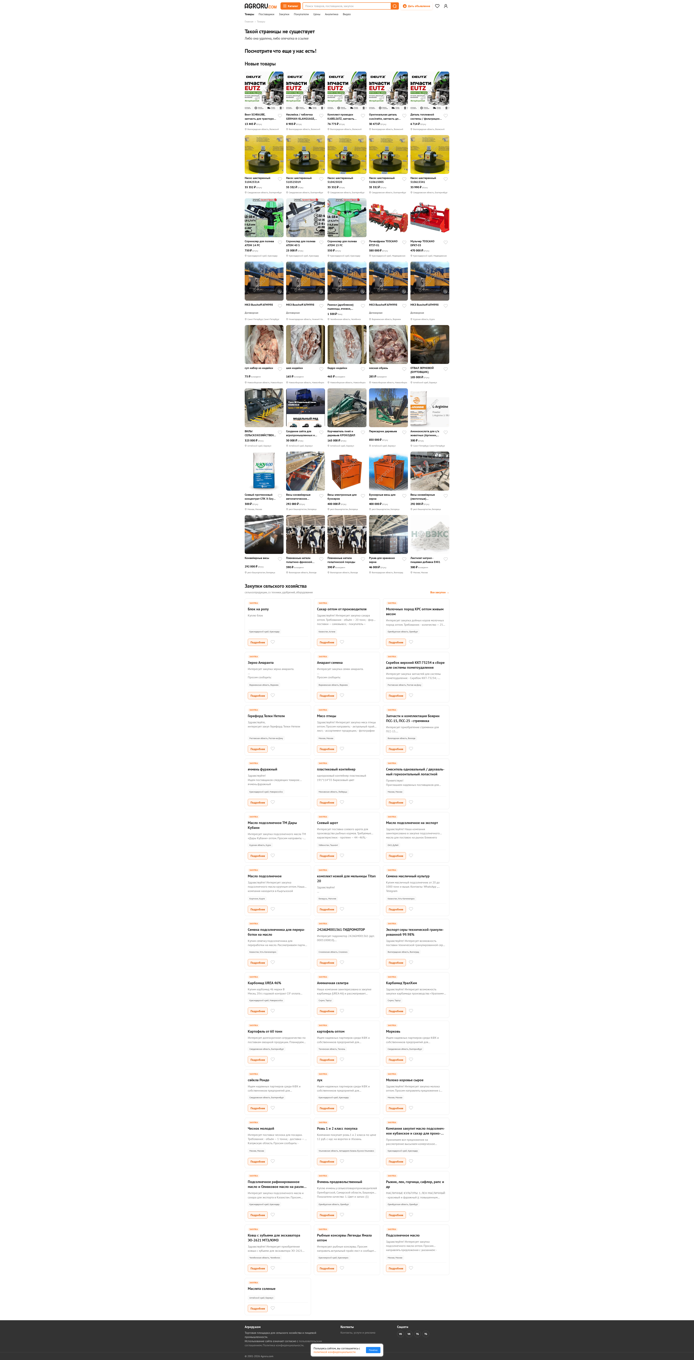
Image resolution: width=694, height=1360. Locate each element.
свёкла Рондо (258, 1080)
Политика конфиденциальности (283, 1345)
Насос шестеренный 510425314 (257, 180)
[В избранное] (280, 116)
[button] (395, 6)
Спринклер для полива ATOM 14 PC (259, 243)
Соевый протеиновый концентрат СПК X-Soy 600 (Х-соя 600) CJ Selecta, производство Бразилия (259, 497)
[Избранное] (437, 6)
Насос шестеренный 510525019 (299, 180)
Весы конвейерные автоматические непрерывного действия (301, 497)
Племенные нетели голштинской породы (341, 560)
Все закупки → (439, 592)
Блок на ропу (258, 609)
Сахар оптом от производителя (342, 609)
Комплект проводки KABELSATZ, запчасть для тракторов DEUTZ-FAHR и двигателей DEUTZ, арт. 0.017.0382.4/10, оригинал (341, 116)
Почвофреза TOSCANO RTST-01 (383, 243)
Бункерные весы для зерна (382, 496)
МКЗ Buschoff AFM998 (259, 304)
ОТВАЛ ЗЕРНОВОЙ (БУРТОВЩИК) (422, 370)
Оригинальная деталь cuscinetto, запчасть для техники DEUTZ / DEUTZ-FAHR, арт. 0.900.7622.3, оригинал (384, 116)
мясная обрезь (378, 368)
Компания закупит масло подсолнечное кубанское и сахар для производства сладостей (415, 1133)
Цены (316, 14)
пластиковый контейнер (336, 769)
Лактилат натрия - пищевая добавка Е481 (425, 560)
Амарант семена (330, 662)
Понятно (373, 1350)
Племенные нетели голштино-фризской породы (299, 560)
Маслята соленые (261, 1288)
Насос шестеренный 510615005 (382, 180)
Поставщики (266, 14)
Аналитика (331, 14)
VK (400, 1334)
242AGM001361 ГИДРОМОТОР (341, 929)
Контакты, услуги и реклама (357, 1332)
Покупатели (301, 14)
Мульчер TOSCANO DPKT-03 (422, 243)
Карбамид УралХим (401, 983)
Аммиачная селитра (332, 983)
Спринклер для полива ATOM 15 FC (342, 243)
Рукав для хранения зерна (382, 560)
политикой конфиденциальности (335, 1352)
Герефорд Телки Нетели (266, 716)
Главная (249, 21)
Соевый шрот (327, 822)
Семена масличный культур (408, 876)
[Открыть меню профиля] (445, 6)
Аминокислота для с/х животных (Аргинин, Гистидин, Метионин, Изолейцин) (424, 433)
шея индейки (294, 368)
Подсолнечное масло (403, 1235)
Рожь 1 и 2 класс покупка (337, 1128)
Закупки (284, 14)
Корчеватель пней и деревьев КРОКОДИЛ (341, 433)
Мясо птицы (326, 716)
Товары (249, 14)
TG (417, 1334)
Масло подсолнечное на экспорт (412, 822)
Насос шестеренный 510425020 (340, 180)
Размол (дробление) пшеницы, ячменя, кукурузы (340, 307)
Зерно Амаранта (261, 662)
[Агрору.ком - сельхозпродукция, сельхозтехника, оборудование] (261, 6)
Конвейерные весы (257, 558)
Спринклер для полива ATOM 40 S (300, 243)
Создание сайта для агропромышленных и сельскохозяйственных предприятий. (301, 433)
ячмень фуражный (262, 769)
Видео (347, 14)
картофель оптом (330, 1031)
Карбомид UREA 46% (264, 983)
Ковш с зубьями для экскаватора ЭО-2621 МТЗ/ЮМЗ (274, 1237)
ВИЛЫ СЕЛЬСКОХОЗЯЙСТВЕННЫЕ (260, 433)
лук (319, 1080)
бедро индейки (337, 368)
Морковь (393, 1031)
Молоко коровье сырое (404, 1080)
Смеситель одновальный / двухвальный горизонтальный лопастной (415, 771)
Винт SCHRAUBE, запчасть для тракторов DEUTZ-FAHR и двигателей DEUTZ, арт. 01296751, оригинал (260, 116)
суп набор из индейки (259, 368)
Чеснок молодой (261, 1128)
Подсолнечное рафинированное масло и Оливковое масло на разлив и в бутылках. (276, 1186)
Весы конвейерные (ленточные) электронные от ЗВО (423, 497)
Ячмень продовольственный (339, 1181)
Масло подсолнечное (265, 876)
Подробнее (257, 642)
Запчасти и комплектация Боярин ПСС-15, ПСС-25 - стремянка (413, 718)
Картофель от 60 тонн (265, 1031)
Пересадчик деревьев (383, 431)
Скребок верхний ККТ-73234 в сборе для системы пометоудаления (415, 665)
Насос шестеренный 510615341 (423, 180)
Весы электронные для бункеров (342, 496)
